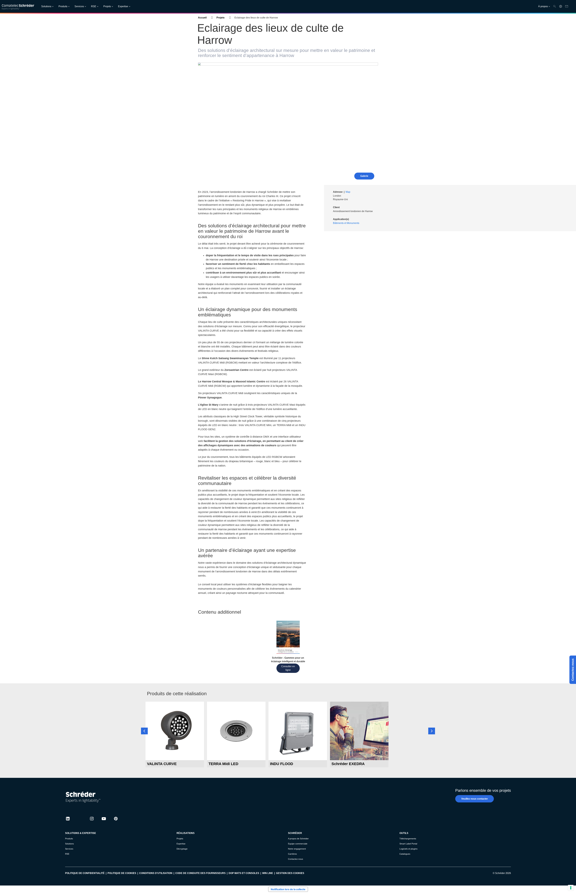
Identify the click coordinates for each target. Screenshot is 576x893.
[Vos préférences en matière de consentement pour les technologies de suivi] (571, 888)
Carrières (292, 854)
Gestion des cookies (290, 873)
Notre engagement (297, 849)
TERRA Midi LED (223, 764)
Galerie (364, 176)
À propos (543, 6)
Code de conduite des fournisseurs (200, 873)
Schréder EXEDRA (348, 764)
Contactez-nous (572, 670)
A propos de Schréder (298, 838)
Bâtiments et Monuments (346, 223)
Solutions (46, 6)
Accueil (202, 17)
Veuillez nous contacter (474, 798)
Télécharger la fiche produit (174, 754)
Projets (107, 6)
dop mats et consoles (244, 873)
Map (348, 192)
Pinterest (115, 821)
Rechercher (554, 6)
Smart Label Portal (408, 843)
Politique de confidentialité (85, 873)
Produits (62, 6)
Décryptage (182, 849)
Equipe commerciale (297, 843)
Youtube (103, 821)
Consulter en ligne (288, 668)
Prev (144, 731)
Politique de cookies (122, 873)
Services (79, 6)
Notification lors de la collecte (288, 889)
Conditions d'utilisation (155, 873)
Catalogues (404, 854)
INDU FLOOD (281, 764)
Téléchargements (407, 838)
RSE (93, 6)
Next (431, 731)
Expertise (123, 6)
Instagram (91, 821)
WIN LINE (267, 873)
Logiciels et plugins (408, 849)
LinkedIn (67, 821)
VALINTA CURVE (162, 764)
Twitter (79, 821)
